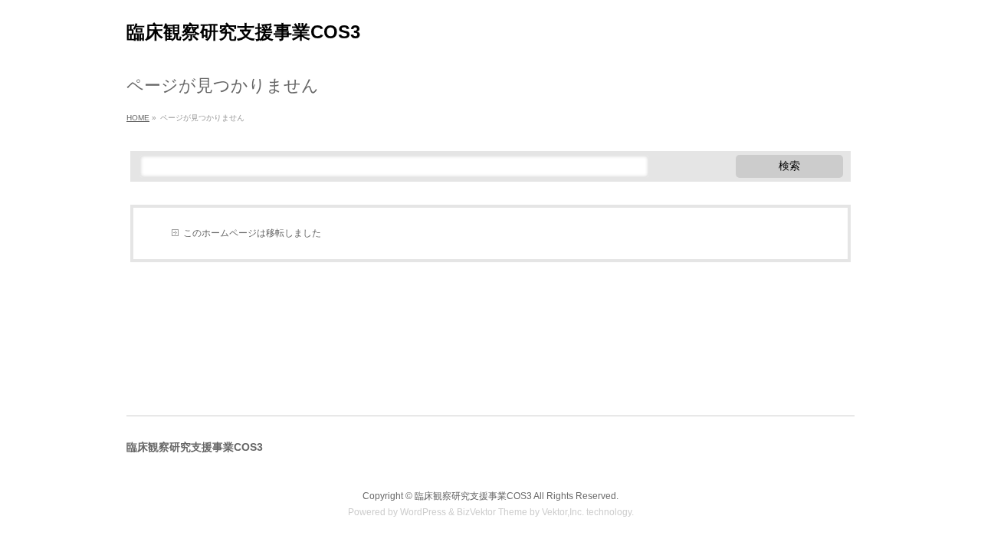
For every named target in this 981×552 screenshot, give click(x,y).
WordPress (423, 512)
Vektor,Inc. (563, 512)
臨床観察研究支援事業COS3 (243, 31)
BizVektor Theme (492, 512)
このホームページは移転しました (252, 233)
